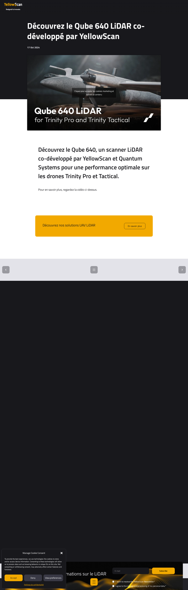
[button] (61, 553)
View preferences (53, 578)
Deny (33, 578)
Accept (13, 578)
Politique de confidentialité (34, 584)
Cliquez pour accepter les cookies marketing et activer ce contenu (94, 93)
